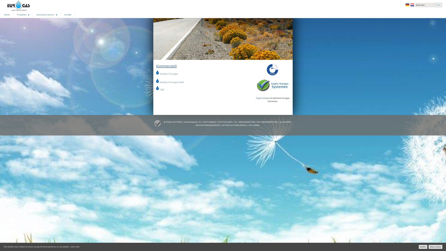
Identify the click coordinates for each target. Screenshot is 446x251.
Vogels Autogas (263, 98)
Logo (162, 89)
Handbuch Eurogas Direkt (172, 82)
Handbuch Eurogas (169, 73)
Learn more (75, 247)
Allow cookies (435, 247)
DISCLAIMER (253, 125)
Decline (423, 247)
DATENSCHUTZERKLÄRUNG (234, 125)
